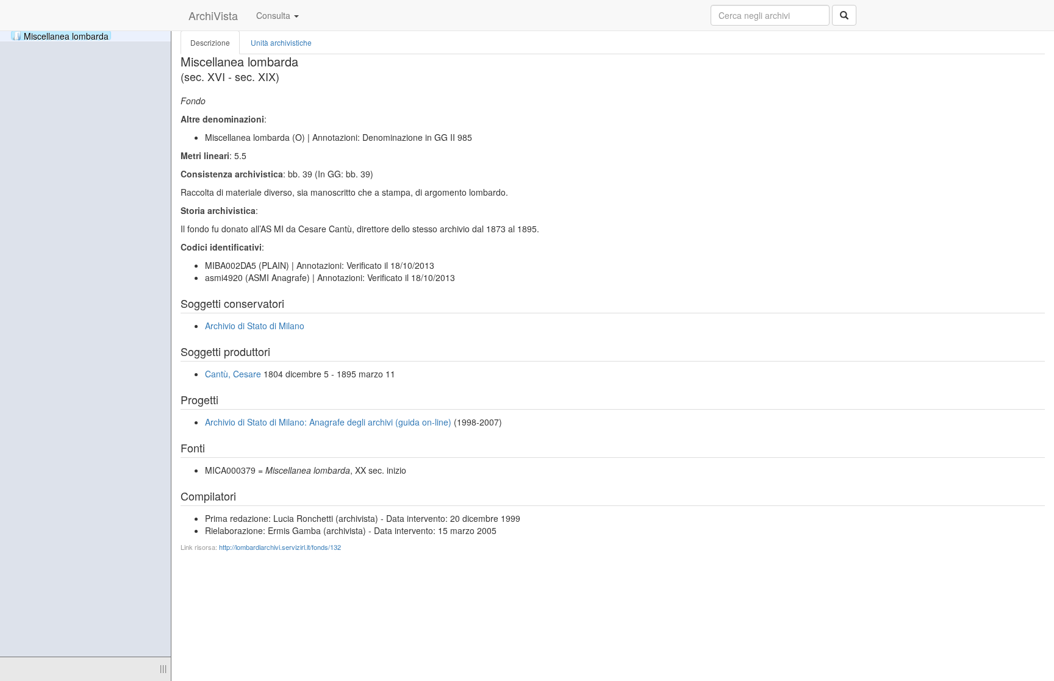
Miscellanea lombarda (66, 35)
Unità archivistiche (281, 42)
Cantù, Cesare (233, 374)
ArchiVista (213, 15)
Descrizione (210, 42)
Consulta (274, 15)
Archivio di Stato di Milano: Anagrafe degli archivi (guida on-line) (328, 422)
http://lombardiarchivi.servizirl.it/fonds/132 (280, 547)
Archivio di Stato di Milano (254, 325)
